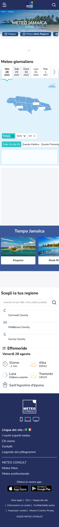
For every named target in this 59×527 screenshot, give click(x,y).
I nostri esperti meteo (16, 435)
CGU (27, 500)
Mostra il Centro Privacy (42, 510)
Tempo (6, 135)
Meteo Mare (10, 468)
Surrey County (16, 339)
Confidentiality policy (44, 505)
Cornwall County (18, 315)
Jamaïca (11, 11)
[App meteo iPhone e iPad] (17, 488)
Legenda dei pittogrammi (19, 452)
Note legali (16, 500)
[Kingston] (38, 108)
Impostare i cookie (17, 510)
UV (30, 135)
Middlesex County (19, 327)
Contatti (7, 446)
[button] (39, 108)
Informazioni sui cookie (18, 505)
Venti (19, 135)
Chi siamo (8, 441)
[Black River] (16, 107)
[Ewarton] (32, 103)
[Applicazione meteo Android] (41, 488)
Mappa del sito (40, 500)
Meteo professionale (15, 474)
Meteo (3, 11)
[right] (54, 72)
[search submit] (54, 302)
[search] (54, 5)
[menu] (5, 5)
